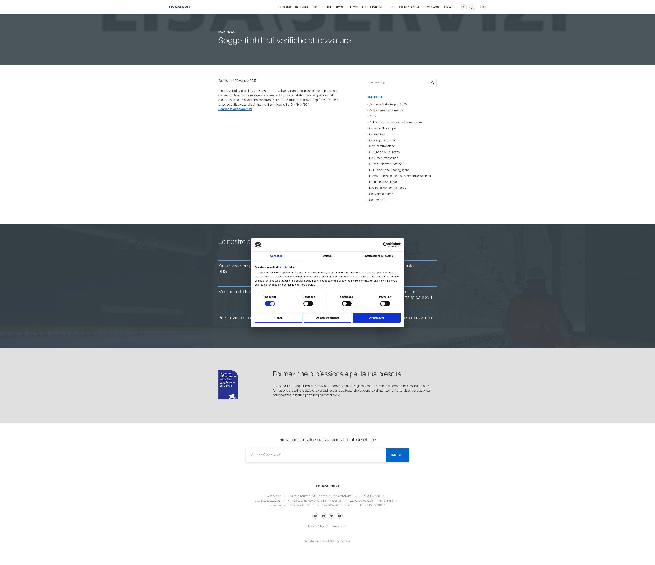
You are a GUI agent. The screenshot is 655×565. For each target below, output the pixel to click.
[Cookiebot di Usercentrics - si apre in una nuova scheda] (386, 244)
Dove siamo (431, 7)
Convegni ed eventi (382, 140)
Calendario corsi (306, 7)
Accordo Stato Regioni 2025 (388, 104)
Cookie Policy (316, 526)
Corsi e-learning (333, 7)
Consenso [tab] (276, 256)
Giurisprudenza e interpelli (386, 164)
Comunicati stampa (382, 128)
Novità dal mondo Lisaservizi (388, 188)
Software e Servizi (381, 194)
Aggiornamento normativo (386, 110)
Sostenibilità (377, 200)
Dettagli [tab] (327, 256)
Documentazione (409, 7)
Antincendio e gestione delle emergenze (396, 122)
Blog (390, 7)
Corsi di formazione (382, 146)
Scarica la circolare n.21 (235, 109)
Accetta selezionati (327, 317)
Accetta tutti (376, 317)
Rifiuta (278, 317)
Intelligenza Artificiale (383, 182)
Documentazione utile (384, 158)
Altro (372, 116)
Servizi (353, 7)
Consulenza (377, 134)
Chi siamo (285, 7)
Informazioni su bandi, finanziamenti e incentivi (400, 176)
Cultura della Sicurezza (384, 152)
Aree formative (372, 7)
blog (231, 32)
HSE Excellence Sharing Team (389, 170)
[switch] (308, 303)
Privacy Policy (339, 526)
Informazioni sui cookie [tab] (379, 256)
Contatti (448, 7)
